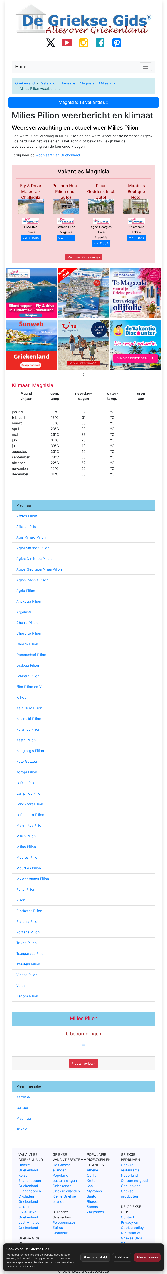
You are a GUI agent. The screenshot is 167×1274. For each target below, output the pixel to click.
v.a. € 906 (65, 238)
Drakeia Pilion (27, 665)
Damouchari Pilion (31, 654)
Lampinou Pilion (29, 793)
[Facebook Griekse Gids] (100, 42)
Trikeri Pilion (26, 943)
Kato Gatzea (26, 761)
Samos (92, 1207)
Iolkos (21, 697)
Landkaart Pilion (29, 804)
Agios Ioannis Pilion (32, 580)
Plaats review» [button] (83, 1063)
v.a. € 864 (101, 243)
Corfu (91, 1175)
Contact (127, 1217)
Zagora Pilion (27, 996)
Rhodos (93, 1201)
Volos (20, 985)
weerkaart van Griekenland (58, 155)
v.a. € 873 (136, 238)
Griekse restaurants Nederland (130, 1170)
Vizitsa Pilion (26, 975)
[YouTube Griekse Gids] (67, 42)
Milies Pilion (108, 83)
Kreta (91, 1180)
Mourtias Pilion (28, 868)
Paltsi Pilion (25, 889)
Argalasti (23, 612)
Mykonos (94, 1191)
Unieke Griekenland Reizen (28, 1170)
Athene (92, 1170)
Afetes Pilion (26, 516)
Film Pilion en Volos (32, 686)
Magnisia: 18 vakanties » (83, 102)
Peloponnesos (64, 1222)
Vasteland (47, 83)
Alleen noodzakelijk (95, 1257)
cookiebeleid (28, 1266)
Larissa (22, 1107)
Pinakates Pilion (29, 911)
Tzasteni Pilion (28, 964)
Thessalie (67, 83)
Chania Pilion (27, 622)
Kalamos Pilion (28, 729)
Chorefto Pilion (28, 633)
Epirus (58, 1227)
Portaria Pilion (28, 932)
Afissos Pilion (27, 526)
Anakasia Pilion (28, 601)
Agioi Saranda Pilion (32, 548)
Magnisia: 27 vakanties (83, 257)
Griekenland (25, 83)
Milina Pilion (26, 847)
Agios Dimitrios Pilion (34, 558)
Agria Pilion (25, 590)
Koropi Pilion (26, 772)
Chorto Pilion (27, 644)
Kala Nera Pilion (29, 708)
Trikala (21, 1129)
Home (21, 66)
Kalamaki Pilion (28, 718)
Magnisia (87, 83)
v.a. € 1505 (31, 238)
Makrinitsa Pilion (29, 825)
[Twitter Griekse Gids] (50, 42)
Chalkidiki (61, 1233)
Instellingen (122, 1257)
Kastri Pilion (26, 740)
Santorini (94, 1196)
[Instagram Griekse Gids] (83, 42)
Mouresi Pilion (27, 857)
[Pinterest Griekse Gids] (116, 42)
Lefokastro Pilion (30, 815)
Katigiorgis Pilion (30, 751)
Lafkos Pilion (26, 783)
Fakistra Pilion (27, 676)
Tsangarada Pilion (30, 953)
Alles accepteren (147, 1257)
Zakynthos (95, 1212)
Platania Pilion (27, 921)
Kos (90, 1186)
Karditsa (23, 1097)
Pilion (20, 900)
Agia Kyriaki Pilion (31, 537)
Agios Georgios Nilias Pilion (39, 569)
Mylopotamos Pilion (32, 879)
